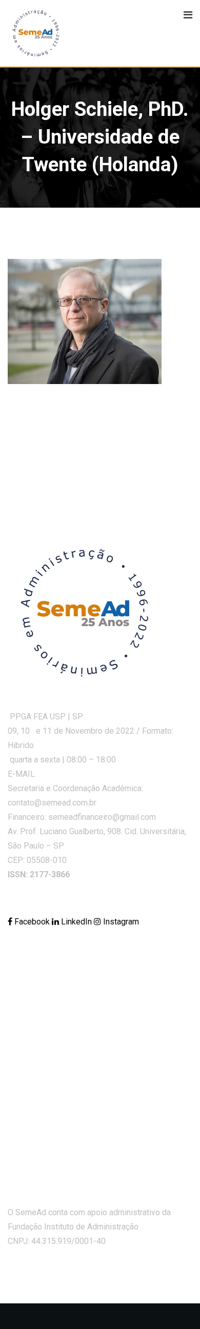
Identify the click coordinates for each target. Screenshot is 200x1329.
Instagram (120, 922)
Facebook (32, 922)
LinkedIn (76, 922)
